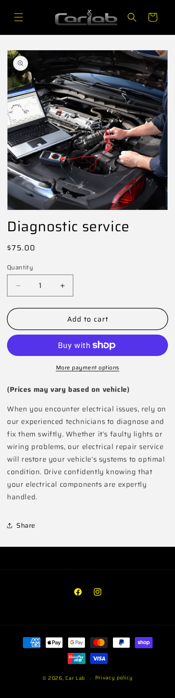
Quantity (20, 267)
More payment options (87, 367)
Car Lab (75, 678)
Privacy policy (114, 678)
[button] (18, 17)
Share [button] (25, 525)
